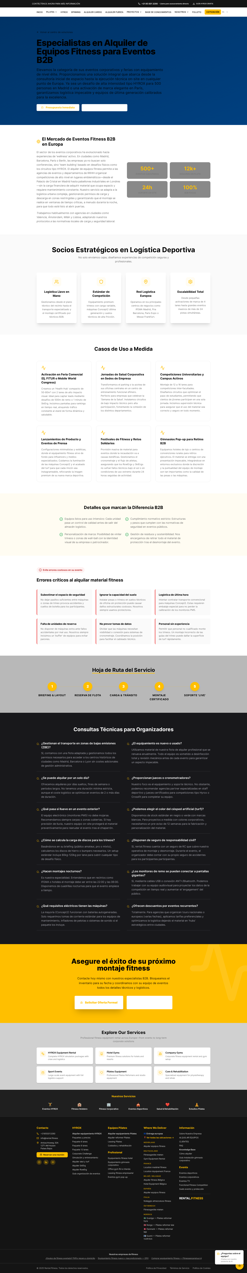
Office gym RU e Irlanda (119, 1169)
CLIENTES (184, 1141)
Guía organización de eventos (86, 1173)
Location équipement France (157, 1171)
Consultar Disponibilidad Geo (104, 107)
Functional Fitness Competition (193, 1185)
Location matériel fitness (155, 1167)
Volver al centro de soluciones (56, 32)
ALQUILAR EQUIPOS (189, 1137)
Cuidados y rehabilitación (120, 1145)
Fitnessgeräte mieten (153, 1154)
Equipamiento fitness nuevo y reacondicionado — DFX (123, 1258)
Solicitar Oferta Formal (101, 1002)
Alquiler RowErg (79, 1169)
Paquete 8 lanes (79, 1145)
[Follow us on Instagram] (39, 1162)
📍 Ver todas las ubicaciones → (159, 1137)
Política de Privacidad (156, 1268)
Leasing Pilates (115, 1141)
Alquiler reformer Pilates (119, 1137)
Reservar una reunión (53, 1154)
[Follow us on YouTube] (52, 1162)
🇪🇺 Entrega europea (153, 1133)
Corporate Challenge (82, 1153)
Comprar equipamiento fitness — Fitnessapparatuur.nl (176, 1258)
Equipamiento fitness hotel (120, 1158)
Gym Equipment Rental (154, 1158)
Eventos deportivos (188, 1173)
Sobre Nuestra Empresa (190, 1133)
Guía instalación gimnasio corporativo (191, 1159)
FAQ (181, 1145)
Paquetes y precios (81, 1137)
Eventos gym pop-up (118, 1177)
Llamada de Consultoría (150, 1002)
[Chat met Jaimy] (240, 1266)
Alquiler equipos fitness (154, 1146)
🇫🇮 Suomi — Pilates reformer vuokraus (157, 1237)
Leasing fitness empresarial (120, 1173)
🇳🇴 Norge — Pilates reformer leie (159, 1225)
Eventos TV (184, 1181)
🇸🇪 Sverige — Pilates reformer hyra (158, 1219)
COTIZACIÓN (212, 12)
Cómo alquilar (185, 1153)
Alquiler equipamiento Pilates (122, 1133)
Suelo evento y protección (191, 1189)
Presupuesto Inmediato (60, 107)
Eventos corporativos (189, 1177)
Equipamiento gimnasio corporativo (119, 1163)
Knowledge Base (187, 1149)
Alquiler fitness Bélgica (154, 1180)
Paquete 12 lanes (80, 1149)
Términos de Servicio (179, 1268)
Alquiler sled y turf (80, 1161)
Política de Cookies (201, 1268)
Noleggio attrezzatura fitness (157, 1201)
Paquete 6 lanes (79, 1141)
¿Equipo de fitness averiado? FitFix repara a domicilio (70, 1258)
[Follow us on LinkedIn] (46, 1162)
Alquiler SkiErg (79, 1165)
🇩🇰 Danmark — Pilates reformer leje (158, 1230)
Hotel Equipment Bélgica (155, 1184)
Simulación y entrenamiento (85, 1157)
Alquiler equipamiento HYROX (87, 1133)
